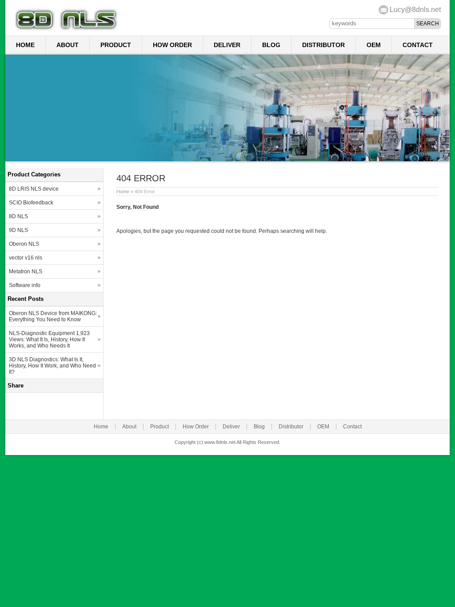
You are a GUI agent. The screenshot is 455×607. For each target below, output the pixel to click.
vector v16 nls (25, 258)
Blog (271, 44)
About (67, 44)
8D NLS (18, 216)
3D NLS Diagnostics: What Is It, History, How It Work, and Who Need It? (52, 365)
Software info (24, 285)
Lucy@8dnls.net (415, 9)
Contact (418, 44)
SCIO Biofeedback (31, 203)
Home (25, 44)
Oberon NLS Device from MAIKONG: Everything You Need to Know (53, 316)
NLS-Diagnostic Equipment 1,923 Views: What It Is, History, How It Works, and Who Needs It (49, 339)
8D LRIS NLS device (34, 189)
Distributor (323, 44)
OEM (374, 44)
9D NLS (18, 230)
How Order (172, 44)
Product (115, 44)
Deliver (227, 44)
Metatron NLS (25, 271)
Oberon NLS (24, 244)
